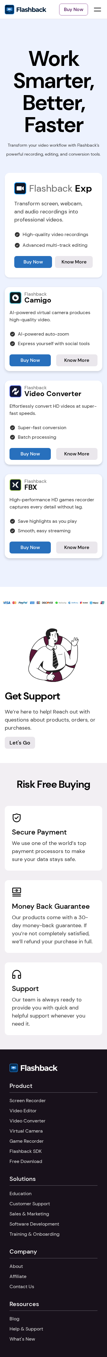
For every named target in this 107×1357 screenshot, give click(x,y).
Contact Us (22, 1286)
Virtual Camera (26, 1131)
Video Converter (27, 1121)
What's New (22, 1339)
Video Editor (23, 1111)
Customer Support (30, 1204)
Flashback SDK (26, 1151)
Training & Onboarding (34, 1234)
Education (21, 1193)
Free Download (26, 1161)
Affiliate (18, 1276)
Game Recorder (27, 1141)
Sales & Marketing (29, 1214)
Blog (14, 1319)
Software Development (34, 1224)
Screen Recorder (28, 1100)
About (16, 1266)
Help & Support (26, 1329)
